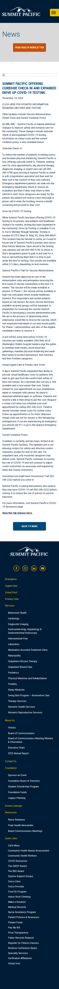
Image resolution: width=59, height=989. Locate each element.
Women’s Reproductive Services (25, 712)
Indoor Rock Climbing (19, 896)
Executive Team (16, 747)
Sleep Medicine (16, 689)
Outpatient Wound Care (20, 667)
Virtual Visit (11, 592)
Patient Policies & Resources (23, 917)
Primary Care (12, 599)
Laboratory (13, 644)
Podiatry (12, 684)
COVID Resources (17, 861)
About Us (10, 720)
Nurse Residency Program (22, 912)
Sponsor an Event (17, 775)
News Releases (16, 819)
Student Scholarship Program (23, 786)
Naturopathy (14, 655)
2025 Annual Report (18, 753)
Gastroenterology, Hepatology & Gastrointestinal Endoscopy (25, 631)
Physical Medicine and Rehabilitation (27, 678)
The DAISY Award (17, 866)
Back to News (30, 526)
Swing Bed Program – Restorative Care (28, 695)
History (12, 727)
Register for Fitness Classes (23, 943)
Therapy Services (17, 701)
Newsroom (11, 812)
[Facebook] (16, 568)
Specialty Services (18, 953)
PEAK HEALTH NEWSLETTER (29, 47)
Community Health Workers (22, 855)
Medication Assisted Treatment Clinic (28, 650)
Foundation (11, 768)
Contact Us (10, 761)
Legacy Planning (16, 798)
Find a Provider (16, 886)
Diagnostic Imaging (18, 624)
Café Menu (14, 845)
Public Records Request (21, 937)
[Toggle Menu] (53, 13)
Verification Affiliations (20, 958)
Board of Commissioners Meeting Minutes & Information (30, 740)
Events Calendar (13, 805)
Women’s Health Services (21, 706)
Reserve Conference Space (22, 948)
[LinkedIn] (34, 568)
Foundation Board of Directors (24, 780)
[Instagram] (25, 568)
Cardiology (13, 618)
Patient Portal (15, 922)
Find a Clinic (14, 881)
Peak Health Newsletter (20, 825)
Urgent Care (11, 585)
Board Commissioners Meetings (25, 831)
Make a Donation (17, 902)
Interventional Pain (18, 638)
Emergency (11, 579)
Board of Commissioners (21, 733)
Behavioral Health (17, 612)
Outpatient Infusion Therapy (22, 661)
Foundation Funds (17, 792)
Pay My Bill (14, 927)
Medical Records (17, 907)
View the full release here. (17, 513)
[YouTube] (43, 568)
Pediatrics (13, 672)
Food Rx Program (17, 891)
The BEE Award (16, 871)
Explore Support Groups (20, 876)
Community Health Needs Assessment (28, 850)
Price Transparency (18, 932)
